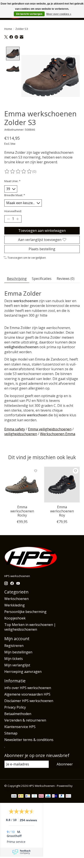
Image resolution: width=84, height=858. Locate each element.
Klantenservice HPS (20, 726)
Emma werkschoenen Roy (62, 511)
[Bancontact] (27, 796)
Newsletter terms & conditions (28, 739)
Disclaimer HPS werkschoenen (28, 700)
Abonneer (65, 764)
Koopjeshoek (15, 618)
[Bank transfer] (14, 796)
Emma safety (14, 429)
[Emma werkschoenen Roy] (62, 484)
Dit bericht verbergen (29, 14)
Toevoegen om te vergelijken (27, 258)
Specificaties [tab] (41, 278)
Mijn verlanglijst (17, 665)
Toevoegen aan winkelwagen (42, 230)
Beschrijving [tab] (17, 278)
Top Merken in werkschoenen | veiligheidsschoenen (30, 627)
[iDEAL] (20, 796)
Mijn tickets (13, 658)
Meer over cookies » (58, 14)
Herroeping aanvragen (23, 671)
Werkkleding (14, 605)
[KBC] (48, 796)
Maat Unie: (12, 181)
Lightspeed (11, 790)
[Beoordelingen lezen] (18, 171)
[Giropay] (54, 796)
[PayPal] (61, 796)
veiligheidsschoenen (20, 433)
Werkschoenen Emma (57, 433)
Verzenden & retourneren (25, 720)
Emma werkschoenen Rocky (22, 511)
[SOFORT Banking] (41, 796)
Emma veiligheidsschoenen (50, 429)
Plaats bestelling (42, 249)
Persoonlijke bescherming (25, 611)
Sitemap (10, 733)
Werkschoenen (16, 598)
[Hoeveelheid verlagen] (8, 219)
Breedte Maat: (14, 195)
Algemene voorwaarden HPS (27, 694)
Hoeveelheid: (13, 211)
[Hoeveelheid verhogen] (17, 219)
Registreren (13, 645)
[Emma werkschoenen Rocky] (22, 484)
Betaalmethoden (17, 713)
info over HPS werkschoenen (27, 687)
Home (8, 29)
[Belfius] (68, 796)
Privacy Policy (15, 707)
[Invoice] (34, 796)
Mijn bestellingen (18, 652)
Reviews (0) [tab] (66, 278)
